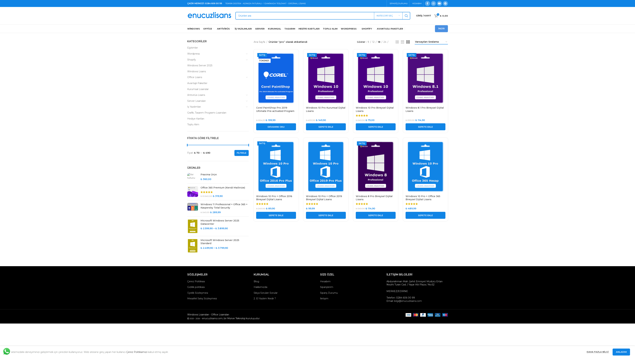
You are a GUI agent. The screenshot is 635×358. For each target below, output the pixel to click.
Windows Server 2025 (199, 65)
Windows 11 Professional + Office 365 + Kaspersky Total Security (224, 206)
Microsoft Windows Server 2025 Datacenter (220, 222)
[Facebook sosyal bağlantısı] (427, 3)
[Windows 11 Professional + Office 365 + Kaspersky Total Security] (192, 208)
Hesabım (325, 281)
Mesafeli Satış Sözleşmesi (202, 298)
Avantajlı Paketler (197, 83)
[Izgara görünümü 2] (397, 42)
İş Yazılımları (194, 106)
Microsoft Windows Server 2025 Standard (220, 242)
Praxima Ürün (209, 174)
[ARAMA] (406, 16)
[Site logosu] (209, 15)
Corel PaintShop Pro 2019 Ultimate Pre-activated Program (275, 109)
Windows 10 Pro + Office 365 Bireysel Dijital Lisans (423, 198)
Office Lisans (194, 77)
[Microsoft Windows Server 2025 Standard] (192, 246)
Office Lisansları (220, 314)
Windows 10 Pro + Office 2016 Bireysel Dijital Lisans (274, 198)
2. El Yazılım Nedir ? (265, 298)
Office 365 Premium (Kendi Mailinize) (223, 187)
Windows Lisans (196, 71)
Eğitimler (192, 47)
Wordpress (193, 53)
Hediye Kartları (195, 118)
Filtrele (241, 153)
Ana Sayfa (259, 41)
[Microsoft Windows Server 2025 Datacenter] (192, 226)
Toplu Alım (193, 124)
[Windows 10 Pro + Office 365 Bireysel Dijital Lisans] (425, 166)
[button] (326, 126)
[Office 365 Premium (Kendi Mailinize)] (192, 192)
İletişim (324, 298)
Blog (256, 281)
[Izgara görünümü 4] (408, 42)
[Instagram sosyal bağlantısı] (433, 3)
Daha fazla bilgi (598, 352)
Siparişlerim (326, 287)
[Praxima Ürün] (192, 177)
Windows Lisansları (198, 314)
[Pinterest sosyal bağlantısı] (445, 3)
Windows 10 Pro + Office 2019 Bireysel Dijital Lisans (324, 198)
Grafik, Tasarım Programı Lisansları (206, 112)
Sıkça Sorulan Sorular (266, 292)
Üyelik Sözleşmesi (197, 292)
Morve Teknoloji (236, 318)
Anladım (621, 352)
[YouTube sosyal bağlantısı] (439, 3)
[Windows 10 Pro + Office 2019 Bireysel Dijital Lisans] (326, 166)
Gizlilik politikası (196, 287)
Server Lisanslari (196, 100)
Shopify (191, 59)
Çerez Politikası (196, 281)
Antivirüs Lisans (196, 94)
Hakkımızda (260, 287)
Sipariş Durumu (329, 292)
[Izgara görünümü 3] (402, 42)
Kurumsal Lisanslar (198, 89)
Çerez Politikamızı (136, 352)
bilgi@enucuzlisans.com (408, 300)
